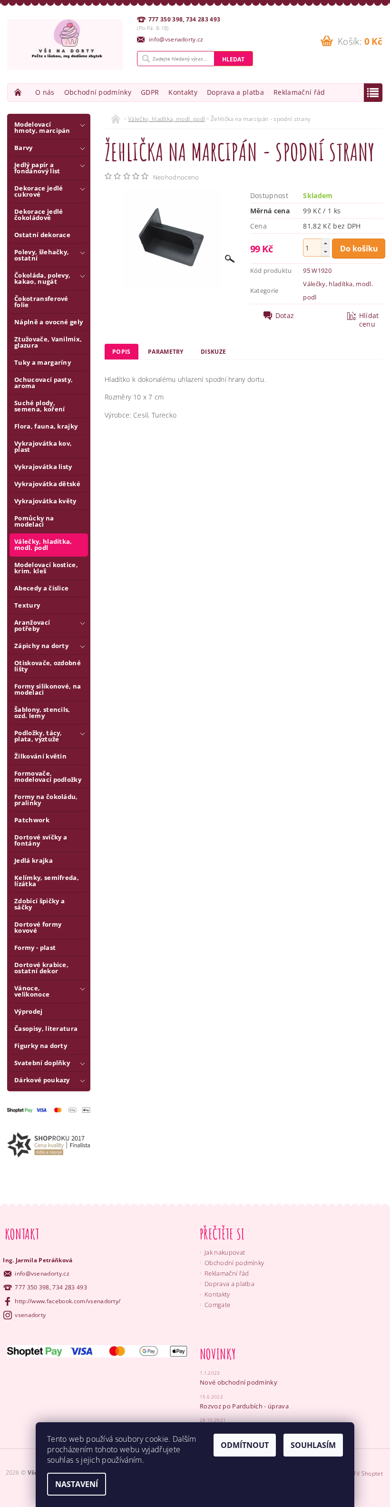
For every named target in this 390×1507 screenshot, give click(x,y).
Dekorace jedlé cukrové (38, 191)
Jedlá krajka (33, 860)
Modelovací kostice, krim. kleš (46, 567)
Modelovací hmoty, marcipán (42, 127)
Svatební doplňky (42, 1062)
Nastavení (76, 1484)
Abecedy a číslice (41, 588)
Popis (121, 352)
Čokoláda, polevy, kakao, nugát (42, 278)
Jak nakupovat (225, 1252)
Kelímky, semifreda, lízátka (46, 880)
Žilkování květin (40, 756)
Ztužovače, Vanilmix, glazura (48, 342)
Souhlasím (313, 1445)
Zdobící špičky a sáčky (39, 904)
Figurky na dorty (40, 1045)
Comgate (217, 1304)
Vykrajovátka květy (45, 501)
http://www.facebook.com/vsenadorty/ (67, 1301)
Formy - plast (35, 947)
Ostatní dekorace (42, 234)
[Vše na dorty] (65, 44)
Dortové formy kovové (37, 927)
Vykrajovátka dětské (47, 483)
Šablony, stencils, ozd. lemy (42, 712)
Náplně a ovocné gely (48, 322)
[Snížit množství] (325, 251)
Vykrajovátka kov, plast (43, 446)
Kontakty (182, 92)
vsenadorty (30, 1315)
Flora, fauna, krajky (46, 426)
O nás (45, 92)
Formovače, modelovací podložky (47, 776)
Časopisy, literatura (46, 1028)
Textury (27, 605)
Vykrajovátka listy (43, 466)
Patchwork (31, 820)
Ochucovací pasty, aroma (43, 382)
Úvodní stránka (19, 92)
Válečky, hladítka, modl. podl (43, 544)
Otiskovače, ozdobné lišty (47, 666)
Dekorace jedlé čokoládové (38, 214)
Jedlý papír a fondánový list (37, 167)
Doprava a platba (235, 92)
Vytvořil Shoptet (361, 1473)
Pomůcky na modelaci (34, 521)
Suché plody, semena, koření (39, 406)
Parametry (166, 352)
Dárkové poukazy (42, 1080)
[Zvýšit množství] (325, 243)
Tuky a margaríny (42, 362)
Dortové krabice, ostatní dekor (41, 967)
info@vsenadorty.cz (42, 1273)
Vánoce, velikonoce (31, 991)
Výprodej (28, 1011)
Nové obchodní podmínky (238, 1382)
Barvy (23, 147)
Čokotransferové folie (41, 301)
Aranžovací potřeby (32, 625)
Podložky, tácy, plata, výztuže (38, 736)
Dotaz (284, 315)
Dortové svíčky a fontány (40, 840)
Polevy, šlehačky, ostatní (41, 255)
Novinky (218, 1354)
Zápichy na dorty (41, 645)
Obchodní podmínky (97, 92)
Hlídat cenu (369, 320)
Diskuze (213, 352)
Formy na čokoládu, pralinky (46, 799)
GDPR (150, 92)
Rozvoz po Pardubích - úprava (244, 1406)
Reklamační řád (299, 92)
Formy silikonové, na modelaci (47, 689)
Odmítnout (245, 1445)
